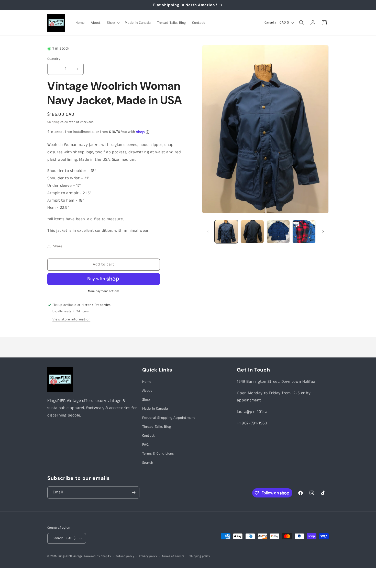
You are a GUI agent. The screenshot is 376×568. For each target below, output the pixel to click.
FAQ (145, 444)
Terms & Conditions (158, 453)
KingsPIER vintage (71, 556)
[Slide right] (323, 231)
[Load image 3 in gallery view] (278, 231)
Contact (148, 435)
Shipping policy (200, 556)
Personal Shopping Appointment (168, 417)
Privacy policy (148, 556)
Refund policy (125, 556)
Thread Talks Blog (156, 426)
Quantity (53, 58)
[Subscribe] (133, 492)
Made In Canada (155, 408)
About (147, 390)
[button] (113, 22)
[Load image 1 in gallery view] (226, 231)
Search (147, 462)
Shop (146, 399)
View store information (71, 319)
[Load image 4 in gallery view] (304, 231)
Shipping (53, 122)
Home (146, 381)
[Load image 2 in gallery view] (252, 231)
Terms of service (173, 556)
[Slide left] (207, 231)
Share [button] (57, 246)
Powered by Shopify (97, 556)
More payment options (103, 291)
